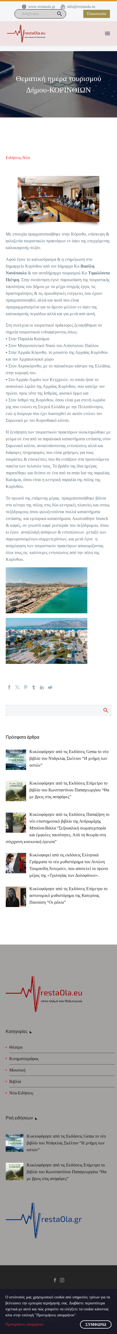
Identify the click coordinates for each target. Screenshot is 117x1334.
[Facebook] (9, 687)
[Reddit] (50, 687)
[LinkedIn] (42, 687)
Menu (107, 33)
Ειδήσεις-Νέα (18, 157)
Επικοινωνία (96, 14)
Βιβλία (15, 1081)
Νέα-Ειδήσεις (21, 1093)
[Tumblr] (34, 687)
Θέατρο (16, 1047)
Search (105, 710)
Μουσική (17, 1070)
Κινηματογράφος (24, 1058)
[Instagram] (62, 1280)
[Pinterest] (25, 687)
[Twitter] (17, 687)
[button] (59, 13)
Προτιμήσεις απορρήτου (24, 1324)
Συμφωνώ (95, 1325)
